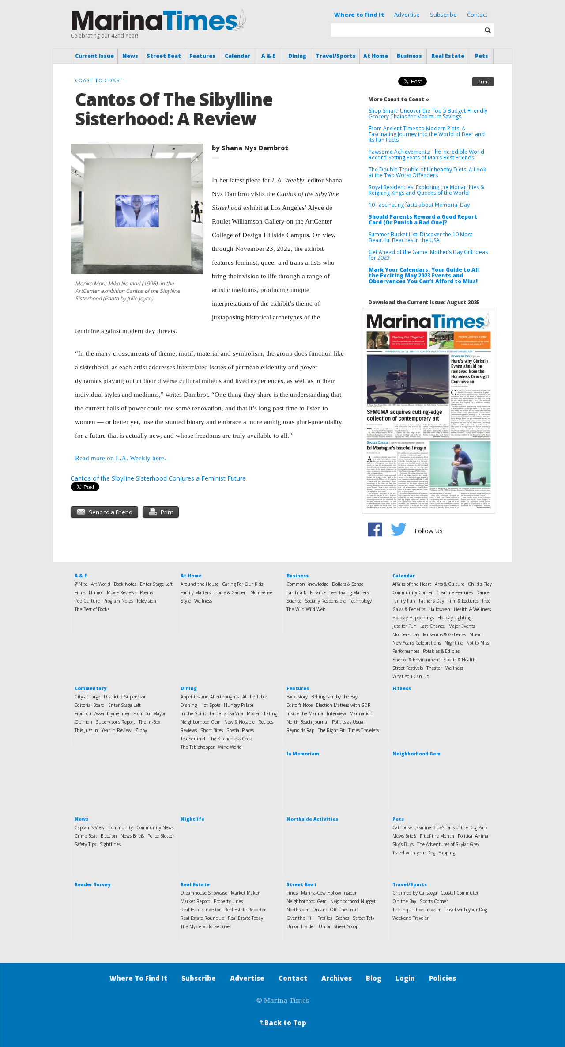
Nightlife (453, 643)
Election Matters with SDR (343, 705)
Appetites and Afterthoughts (210, 697)
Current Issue (94, 56)
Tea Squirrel (193, 739)
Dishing (189, 705)
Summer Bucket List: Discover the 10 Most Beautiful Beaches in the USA (420, 237)
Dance (482, 592)
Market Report (195, 901)
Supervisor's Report (115, 722)
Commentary (90, 688)
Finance (318, 592)
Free (486, 601)
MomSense (261, 592)
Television (146, 601)
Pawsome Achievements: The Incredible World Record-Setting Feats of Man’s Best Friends (426, 154)
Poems (146, 592)
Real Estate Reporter (245, 910)
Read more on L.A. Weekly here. (120, 458)
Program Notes (118, 601)
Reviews (189, 730)
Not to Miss (477, 643)
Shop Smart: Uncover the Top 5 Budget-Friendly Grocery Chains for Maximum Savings (428, 113)
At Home (375, 56)
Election (109, 836)
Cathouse (402, 827)
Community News (154, 827)
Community (120, 827)
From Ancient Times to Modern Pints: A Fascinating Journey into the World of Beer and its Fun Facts (427, 134)
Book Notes (125, 584)
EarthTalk (296, 592)
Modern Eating (262, 713)
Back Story (297, 697)
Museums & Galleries (444, 634)
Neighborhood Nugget (353, 901)
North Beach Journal (307, 722)
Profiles (324, 918)
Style (186, 601)
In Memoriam (302, 754)
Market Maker (245, 893)
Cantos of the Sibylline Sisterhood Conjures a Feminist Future (158, 478)
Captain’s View (90, 827)
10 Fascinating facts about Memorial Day (419, 205)
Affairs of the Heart (411, 584)
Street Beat (164, 56)
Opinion (83, 722)
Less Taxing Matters (349, 592)
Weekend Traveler (410, 918)
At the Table (254, 697)
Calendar (237, 56)
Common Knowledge (307, 584)
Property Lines (228, 901)
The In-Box (149, 722)
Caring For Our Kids (242, 584)
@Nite (81, 584)
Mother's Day (405, 634)
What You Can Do (410, 676)
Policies (442, 978)
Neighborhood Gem (201, 722)
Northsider (297, 910)
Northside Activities (312, 819)
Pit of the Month (437, 836)
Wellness (203, 601)
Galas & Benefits (408, 609)
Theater (434, 668)
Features (202, 56)
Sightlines (110, 844)
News (130, 56)
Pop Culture (87, 601)
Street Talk (364, 918)
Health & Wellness (472, 609)
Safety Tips (85, 844)
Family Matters (196, 592)
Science (293, 601)
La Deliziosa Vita (226, 713)
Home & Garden (230, 592)
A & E (268, 56)
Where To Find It (138, 978)
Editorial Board (90, 705)
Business (409, 56)
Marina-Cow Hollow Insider (329, 893)
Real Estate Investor (201, 910)
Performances (405, 651)
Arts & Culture (449, 584)
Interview (336, 713)
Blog (373, 978)
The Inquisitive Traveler (416, 910)
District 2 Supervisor (125, 697)
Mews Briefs (404, 836)
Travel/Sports (336, 56)
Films (80, 592)
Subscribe (443, 15)
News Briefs (132, 836)
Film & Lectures (463, 601)
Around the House (199, 584)
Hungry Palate (238, 705)
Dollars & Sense (347, 584)
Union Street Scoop (338, 926)
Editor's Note (299, 705)
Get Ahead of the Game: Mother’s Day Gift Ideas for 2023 (428, 255)
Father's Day (431, 601)
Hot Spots (210, 705)
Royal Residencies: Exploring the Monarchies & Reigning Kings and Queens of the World (426, 190)
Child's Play (480, 584)
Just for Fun (404, 626)
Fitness (401, 688)
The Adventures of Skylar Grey (448, 844)
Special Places (240, 730)
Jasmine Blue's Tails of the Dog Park (451, 827)
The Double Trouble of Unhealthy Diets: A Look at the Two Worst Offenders (427, 172)
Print (483, 81)
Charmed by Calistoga (414, 893)
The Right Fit (331, 730)
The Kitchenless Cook (230, 739)
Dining (297, 56)
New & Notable (239, 722)
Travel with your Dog (413, 853)
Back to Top (282, 1022)
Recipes (265, 722)
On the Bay (404, 901)
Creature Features (454, 592)
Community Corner (412, 592)
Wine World (230, 747)
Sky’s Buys (403, 844)
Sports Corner (434, 901)
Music (475, 634)
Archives (336, 978)
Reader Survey (92, 884)
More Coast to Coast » (398, 99)
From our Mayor (149, 713)
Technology (360, 601)
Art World (100, 584)
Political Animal (474, 836)
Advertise (407, 15)
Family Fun (403, 601)
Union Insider (300, 926)
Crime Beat (86, 836)
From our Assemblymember (102, 713)
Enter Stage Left (156, 584)
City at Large (87, 697)
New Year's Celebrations (416, 643)
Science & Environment (416, 659)
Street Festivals (407, 668)
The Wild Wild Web (305, 609)
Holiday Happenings (413, 618)
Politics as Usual (348, 722)
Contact (477, 15)
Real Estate (447, 56)
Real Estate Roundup (202, 918)
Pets (481, 56)
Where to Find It (359, 15)
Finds (292, 893)
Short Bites (211, 730)
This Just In (86, 730)
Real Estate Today (245, 918)
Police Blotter (160, 836)
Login (405, 978)
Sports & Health (460, 659)
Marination (361, 713)
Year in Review (117, 730)
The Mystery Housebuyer (206, 926)
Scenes (342, 918)
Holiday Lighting (454, 618)
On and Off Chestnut (335, 910)
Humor (96, 592)
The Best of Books (92, 609)
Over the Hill (300, 918)
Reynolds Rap (300, 730)
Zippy (141, 730)
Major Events (461, 626)
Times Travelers (363, 730)
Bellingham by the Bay (334, 697)
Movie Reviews (121, 592)
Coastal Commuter (459, 893)
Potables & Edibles (441, 651)
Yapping (447, 853)
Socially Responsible (325, 601)
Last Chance (432, 626)
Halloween (439, 609)
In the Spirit (193, 713)
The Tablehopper (198, 747)
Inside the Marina (304, 713)
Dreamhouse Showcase (204, 893)
